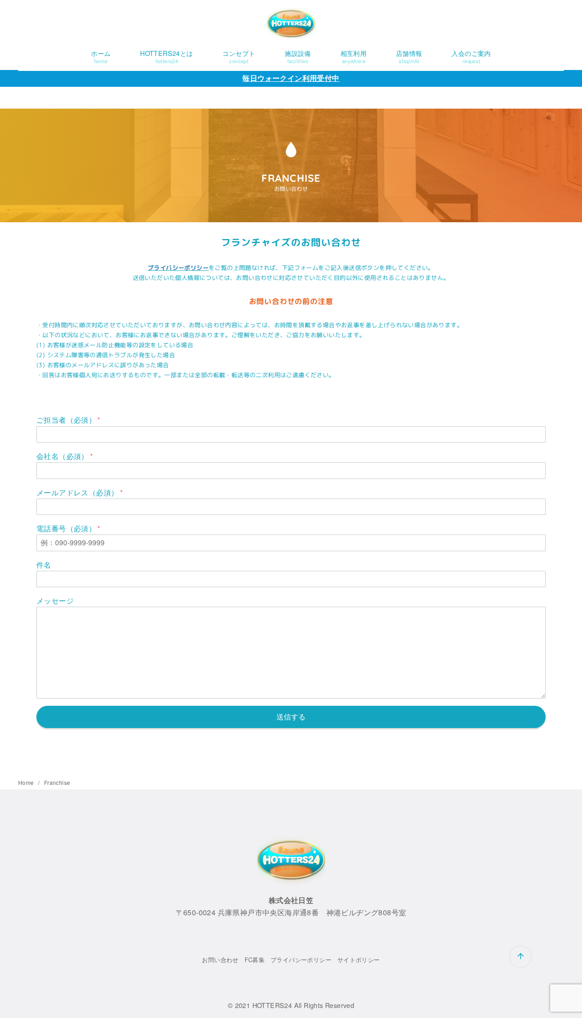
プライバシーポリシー (178, 268)
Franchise (57, 782)
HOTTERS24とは (166, 56)
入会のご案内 (471, 56)
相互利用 (354, 56)
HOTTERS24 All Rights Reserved (303, 1005)
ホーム (100, 56)
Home (26, 782)
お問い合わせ (220, 959)
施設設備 (298, 56)
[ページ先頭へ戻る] (520, 956)
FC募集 (255, 959)
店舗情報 (409, 56)
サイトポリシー (358, 959)
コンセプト (238, 56)
